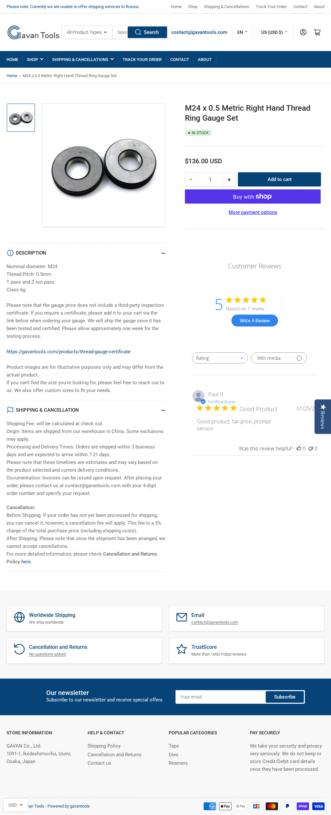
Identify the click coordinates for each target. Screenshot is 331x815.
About (319, 6)
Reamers (178, 763)
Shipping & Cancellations (226, 6)
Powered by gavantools (69, 806)
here (26, 562)
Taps (174, 746)
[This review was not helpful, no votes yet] (310, 448)
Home (176, 6)
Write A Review (255, 320)
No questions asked (47, 654)
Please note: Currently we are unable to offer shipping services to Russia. (72, 6)
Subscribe (284, 697)
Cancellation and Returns (115, 755)
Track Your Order (271, 6)
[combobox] (220, 358)
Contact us (99, 763)
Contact (300, 6)
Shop (193, 6)
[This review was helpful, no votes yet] (299, 448)
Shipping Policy (104, 746)
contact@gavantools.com (199, 32)
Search (151, 32)
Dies (173, 755)
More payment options (253, 212)
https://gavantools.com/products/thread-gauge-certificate (68, 352)
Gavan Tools (33, 806)
